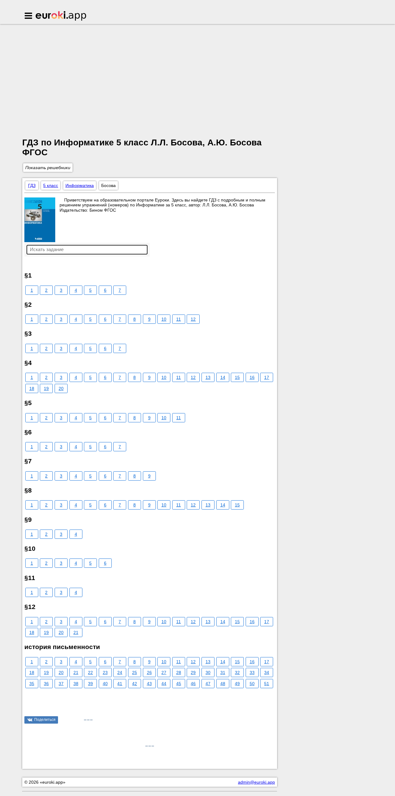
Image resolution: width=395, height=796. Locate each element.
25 (134, 672)
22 (90, 672)
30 (208, 672)
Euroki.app (61, 16)
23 (105, 672)
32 (237, 672)
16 (252, 377)
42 (134, 683)
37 (61, 683)
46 (193, 683)
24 (119, 672)
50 (252, 683)
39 (90, 683)
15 (237, 377)
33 (252, 672)
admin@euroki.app (256, 782)
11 (178, 319)
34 (266, 672)
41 (119, 683)
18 (31, 388)
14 (222, 377)
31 (222, 672)
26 (149, 672)
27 (163, 672)
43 (149, 683)
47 (208, 683)
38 (75, 683)
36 (46, 683)
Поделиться (45, 719)
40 (105, 683)
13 (208, 377)
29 (193, 672)
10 (163, 319)
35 (31, 683)
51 (266, 683)
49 (237, 683)
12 (193, 319)
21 (75, 632)
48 (222, 683)
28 (178, 672)
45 (178, 683)
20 (61, 388)
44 (163, 683)
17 (266, 377)
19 (46, 388)
